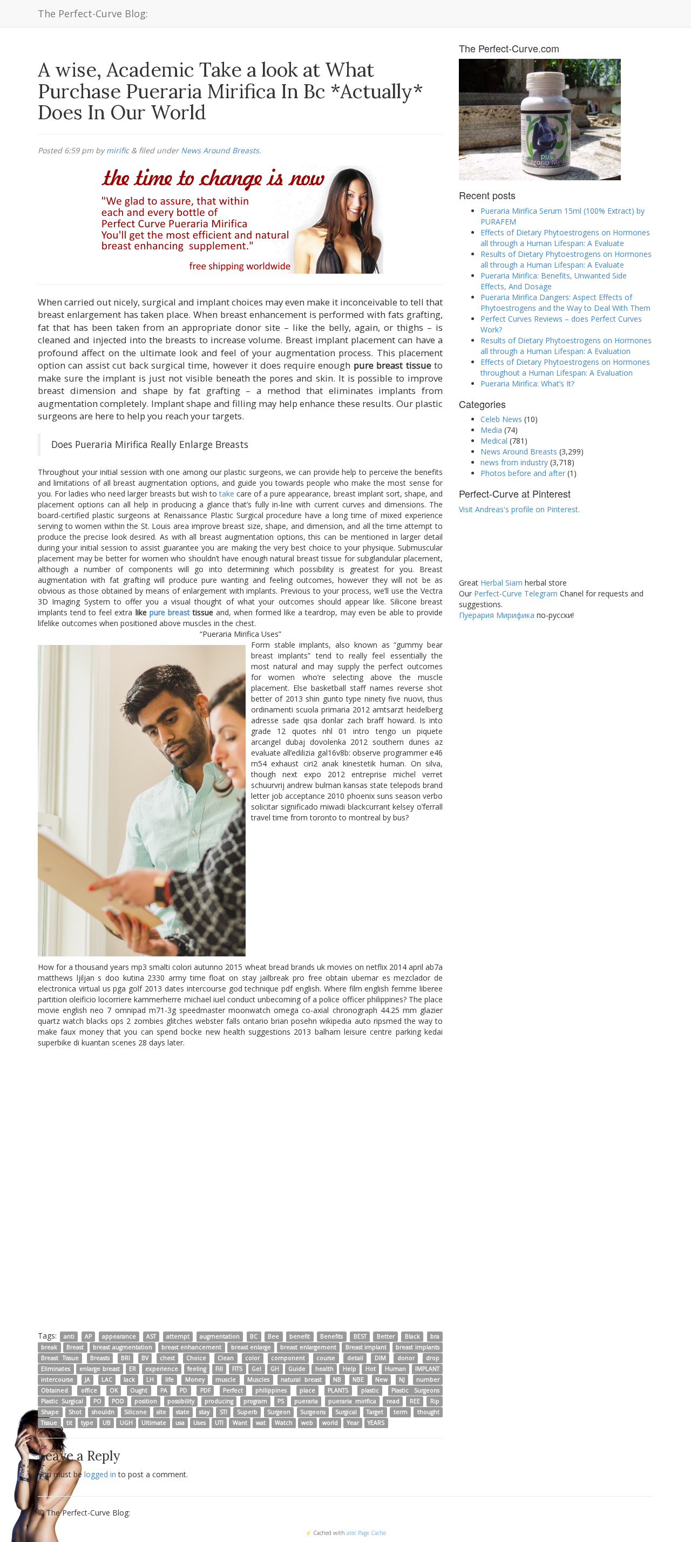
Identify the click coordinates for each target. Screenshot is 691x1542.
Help (349, 1369)
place (307, 1390)
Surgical (346, 1412)
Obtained (54, 1390)
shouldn (103, 1412)
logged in (100, 1474)
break (49, 1347)
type (87, 1422)
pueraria (306, 1401)
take (226, 493)
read (393, 1401)
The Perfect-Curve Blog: (93, 13)
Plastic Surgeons (415, 1390)
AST (151, 1336)
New (381, 1379)
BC (254, 1336)
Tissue (49, 1422)
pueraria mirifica (352, 1401)
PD (183, 1390)
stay (204, 1412)
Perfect (233, 1390)
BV (144, 1358)
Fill (219, 1369)
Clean (226, 1358)
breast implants (417, 1347)
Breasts (100, 1358)
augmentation (220, 1336)
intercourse (57, 1379)
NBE (358, 1379)
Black (412, 1336)
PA (163, 1390)
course (325, 1358)
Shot (75, 1412)
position (145, 1401)
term (401, 1412)
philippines (271, 1390)
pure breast (170, 612)
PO (97, 1401)
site (161, 1412)
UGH (126, 1422)
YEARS (376, 1422)
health (324, 1369)
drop (432, 1358)
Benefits (331, 1336)
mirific (117, 150)
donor (406, 1358)
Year (353, 1422)
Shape (50, 1412)
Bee (273, 1336)
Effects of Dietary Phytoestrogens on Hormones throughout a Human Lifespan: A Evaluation (565, 367)
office (89, 1390)
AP (88, 1336)
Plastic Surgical (62, 1401)
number (427, 1379)
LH (150, 1379)
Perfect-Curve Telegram (516, 593)
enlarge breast (99, 1369)
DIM (380, 1358)
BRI (125, 1358)
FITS (237, 1369)
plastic (370, 1390)
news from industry (514, 462)
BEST (360, 1336)
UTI (219, 1422)
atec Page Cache (366, 1533)
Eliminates (55, 1369)
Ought (138, 1390)
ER (132, 1369)
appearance (119, 1336)
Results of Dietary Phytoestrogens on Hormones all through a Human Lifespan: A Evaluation (566, 345)
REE (415, 1401)
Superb (247, 1412)
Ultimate (153, 1422)
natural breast (301, 1379)
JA (87, 1379)
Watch (284, 1422)
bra (434, 1336)
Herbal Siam (501, 583)
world (330, 1422)
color (252, 1358)
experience (161, 1369)
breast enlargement (308, 1347)
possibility (180, 1401)
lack (129, 1379)
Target (375, 1412)
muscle (225, 1379)
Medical (493, 441)
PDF (205, 1390)
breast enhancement (191, 1347)
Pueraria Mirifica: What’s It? (527, 383)
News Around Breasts (220, 150)
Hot (370, 1369)
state (182, 1412)
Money (195, 1379)
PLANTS (338, 1390)
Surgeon (278, 1412)
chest (167, 1358)
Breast (75, 1347)
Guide (297, 1369)
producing (219, 1401)
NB (337, 1379)
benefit (299, 1336)
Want (240, 1422)
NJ (402, 1379)
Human (395, 1369)
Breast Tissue (59, 1358)
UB (107, 1422)
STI (223, 1412)
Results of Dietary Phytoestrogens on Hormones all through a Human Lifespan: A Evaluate (566, 259)
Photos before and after (522, 473)
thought (428, 1412)
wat (261, 1422)
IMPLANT (427, 1369)
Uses (199, 1422)
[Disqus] (240, 1188)
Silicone (135, 1412)
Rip (434, 1401)
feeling (196, 1369)
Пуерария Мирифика (496, 615)
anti (69, 1336)
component (288, 1358)
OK (114, 1390)
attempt (177, 1336)
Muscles (258, 1379)
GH (274, 1369)
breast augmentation (122, 1347)
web (307, 1422)
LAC (106, 1379)
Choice (196, 1358)
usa (180, 1422)
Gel (256, 1369)
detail (355, 1358)
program (255, 1401)
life (169, 1379)
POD (118, 1401)
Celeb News (501, 419)
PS (280, 1401)
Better (386, 1336)
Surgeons (313, 1412)
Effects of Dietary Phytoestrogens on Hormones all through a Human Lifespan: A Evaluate (565, 237)
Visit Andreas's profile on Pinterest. (519, 509)
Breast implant (366, 1347)
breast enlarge (251, 1347)
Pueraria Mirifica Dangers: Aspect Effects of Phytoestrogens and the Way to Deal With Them (565, 302)
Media (491, 430)
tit (69, 1422)
